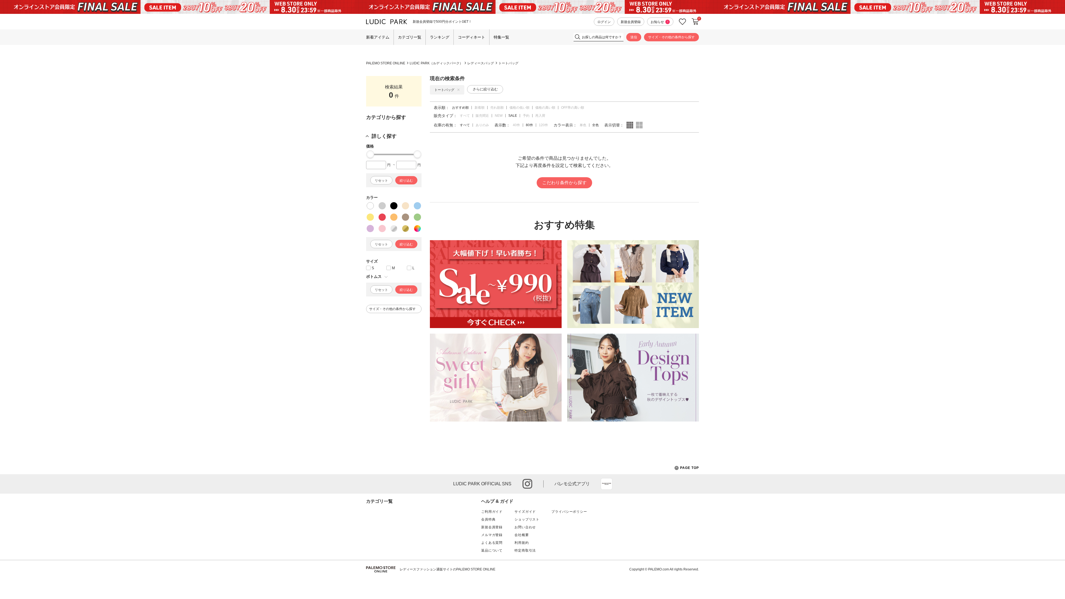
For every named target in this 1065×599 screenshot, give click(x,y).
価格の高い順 (545, 108)
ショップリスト (526, 519)
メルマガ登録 (492, 535)
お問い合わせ (525, 527)
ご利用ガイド (492, 512)
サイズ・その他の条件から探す (671, 37)
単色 (583, 125)
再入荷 (540, 116)
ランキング (439, 37)
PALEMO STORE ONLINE (385, 63)
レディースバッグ (480, 63)
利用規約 (521, 543)
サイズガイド (525, 512)
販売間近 (482, 116)
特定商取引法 (525, 550)
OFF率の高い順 (572, 108)
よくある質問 (492, 543)
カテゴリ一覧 (409, 37)
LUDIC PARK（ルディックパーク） (436, 63)
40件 (516, 125)
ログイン (604, 22)
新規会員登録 (631, 22)
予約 (526, 116)
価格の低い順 (519, 108)
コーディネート (471, 37)
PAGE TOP (689, 468)
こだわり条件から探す (564, 182)
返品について (492, 550)
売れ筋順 (497, 108)
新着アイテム (377, 37)
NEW (499, 116)
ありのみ (482, 125)
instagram (527, 484)
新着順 (480, 108)
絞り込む (406, 180)
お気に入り (682, 22)
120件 (543, 125)
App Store (606, 483)
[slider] (370, 154)
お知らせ (659, 22)
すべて (465, 116)
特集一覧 (501, 37)
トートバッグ (508, 63)
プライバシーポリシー (569, 512)
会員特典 (488, 519)
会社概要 (521, 535)
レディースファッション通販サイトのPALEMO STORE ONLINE (447, 569)
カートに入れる (695, 21)
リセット (381, 180)
